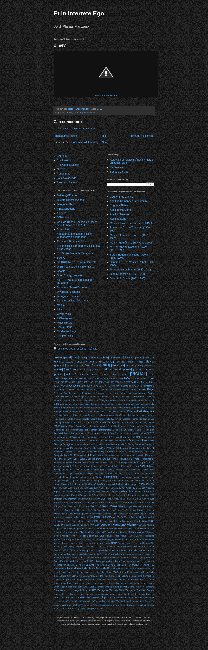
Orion (56, 554)
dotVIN (100, 448)
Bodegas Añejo (61, 411)
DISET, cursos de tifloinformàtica (75, 266)
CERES (110, 419)
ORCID (61, 169)
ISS (134, 499)
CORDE (150, 433)
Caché (101, 415)
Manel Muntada (101, 528)
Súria (85, 587)
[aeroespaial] (63, 357)
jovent (151, 510)
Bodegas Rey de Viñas (81, 411)
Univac (89, 597)
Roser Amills (148, 572)
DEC (101, 440)
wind (115, 605)
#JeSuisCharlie (95, 378)
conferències (105, 430)
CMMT (57, 426)
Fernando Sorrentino (106, 466)
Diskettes (105, 444)
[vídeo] (115, 374)
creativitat (81, 437)
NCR (141, 543)
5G (58, 386)
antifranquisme (140, 393)
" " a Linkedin (64, 160)
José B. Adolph (62, 510)
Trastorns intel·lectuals (135, 594)
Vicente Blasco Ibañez (105, 601)
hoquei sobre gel (128, 484)
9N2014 (64, 386)
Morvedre (123, 539)
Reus (137, 568)
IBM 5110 (88, 488)
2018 (122, 382)
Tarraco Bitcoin (137, 587)
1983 (96, 382)
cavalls (86, 419)
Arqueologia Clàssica (143, 396)
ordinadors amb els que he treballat (135, 550)
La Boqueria (78, 517)
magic (69, 528)
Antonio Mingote (77, 396)
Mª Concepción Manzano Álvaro (113, 524)
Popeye (124, 561)
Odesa (82, 550)
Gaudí (122, 477)
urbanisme (122, 597)
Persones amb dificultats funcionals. (102, 557)
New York (90, 546)
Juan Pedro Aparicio (78, 513)
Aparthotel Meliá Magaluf (98, 396)
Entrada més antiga (142, 135)
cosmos (65, 437)
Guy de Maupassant (113, 480)
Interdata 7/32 (147, 495)
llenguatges (78, 521)
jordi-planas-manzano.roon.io (139, 506)
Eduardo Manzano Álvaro (125, 451)
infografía (126, 491)
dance (56, 440)
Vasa (64, 601)
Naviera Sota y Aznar (128, 543)
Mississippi (149, 536)
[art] (76, 357)
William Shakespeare (102, 605)
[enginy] (131, 362)
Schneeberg (148, 576)
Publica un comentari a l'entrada (76, 128)
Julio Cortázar (132, 513)
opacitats (90, 550)
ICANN (129, 488)
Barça (119, 404)
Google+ (62, 271)
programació (148, 561)
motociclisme (135, 539)
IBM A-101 (99, 488)
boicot (103, 411)
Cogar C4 (80, 426)
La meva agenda (66, 178)
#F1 (152, 374)
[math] (69, 112)
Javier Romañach (141, 502)
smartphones (100, 583)
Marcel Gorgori (125, 528)
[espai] (140, 361)
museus (100, 543)
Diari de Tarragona (63, 444)
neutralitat (79, 546)
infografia (115, 491)
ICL (135, 488)
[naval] (117, 369)
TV (72, 597)
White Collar (86, 605)
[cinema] (93, 357)
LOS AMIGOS (146, 521)
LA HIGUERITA (92, 517)
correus (57, 437)
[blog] (84, 357)
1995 (112, 382)
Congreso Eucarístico (124, 430)
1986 (106, 382)
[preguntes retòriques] (143, 369)
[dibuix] (104, 357)
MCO (103, 532)
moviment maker (62, 543)
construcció (95, 433)
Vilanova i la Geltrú (141, 601)
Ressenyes (116, 167)
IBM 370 (58, 488)
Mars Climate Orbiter (84, 532)
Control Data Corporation (113, 433)
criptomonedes (93, 437)
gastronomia (111, 476)
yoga (152, 605)
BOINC (61, 257)
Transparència (101, 594)
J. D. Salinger (88, 502)
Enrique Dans (94, 459)
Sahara (62, 576)
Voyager (57, 605)
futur (67, 477)
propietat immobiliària (64, 565)
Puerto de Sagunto (84, 564)
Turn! (67, 597)
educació (142, 451)
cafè (106, 415)
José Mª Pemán (119, 510)
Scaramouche (135, 576)
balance (95, 404)
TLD (77, 594)
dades (133, 437)
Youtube (61, 213)
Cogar (72, 426)
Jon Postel (84, 506)
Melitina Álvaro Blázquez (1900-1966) (131, 223)
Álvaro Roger (146, 389)
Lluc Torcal (109, 521)
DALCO (139, 437)
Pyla (97, 565)
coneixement (91, 430)
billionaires (106, 407)
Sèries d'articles (119, 171)
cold (89, 426)
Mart (98, 532)
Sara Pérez (114, 576)
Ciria (86, 422)
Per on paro (63, 173)
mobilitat (58, 539)
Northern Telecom (113, 546)
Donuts (73, 448)
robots (96, 572)
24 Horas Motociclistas (142, 382)
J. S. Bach (101, 502)
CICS (72, 422)
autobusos (59, 404)
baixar (87, 404)
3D (55, 386)
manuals (113, 528)
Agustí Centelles (123, 386)
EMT (70, 458)
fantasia (65, 466)
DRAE (132, 448)
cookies (142, 433)
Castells (71, 419)
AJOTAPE (137, 386)
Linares (67, 521)
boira (109, 411)
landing (151, 517)
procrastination (135, 561)
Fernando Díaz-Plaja (86, 466)
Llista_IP (97, 520)
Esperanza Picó (107, 462)
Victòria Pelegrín (124, 601)
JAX (152, 502)
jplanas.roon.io (60, 513)
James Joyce (113, 502)
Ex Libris (150, 462)
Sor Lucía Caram (132, 583)
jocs (76, 506)
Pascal (147, 554)
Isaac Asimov (112, 499)
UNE (82, 597)
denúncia (108, 440)
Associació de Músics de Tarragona (91, 400)
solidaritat (118, 583)
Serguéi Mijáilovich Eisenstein (90, 579)
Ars (70, 400)
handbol (134, 480)
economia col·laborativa (75, 451)
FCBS (73, 466)
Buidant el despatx (140, 411)
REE (152, 565)
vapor (145, 597)
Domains (139, 444)
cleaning (143, 422)
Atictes (61, 309)
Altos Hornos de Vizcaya (97, 389)
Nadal (107, 543)
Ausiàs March (147, 400)
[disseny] (128, 357)
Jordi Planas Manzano (107, 506)
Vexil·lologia (88, 601)
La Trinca (132, 517)
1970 (133, 378)
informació (137, 491)
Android (122, 393)
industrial (106, 491)
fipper (151, 466)
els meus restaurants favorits (130, 455)
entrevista (134, 458)
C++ (95, 415)
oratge (99, 550)
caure (78, 419)
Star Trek (72, 587)
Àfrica (112, 386)
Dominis (58, 448)
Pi (139, 557)
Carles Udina (138, 415)
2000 (117, 382)
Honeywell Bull (113, 484)
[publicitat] (70, 374)
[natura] (107, 369)
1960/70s (113, 378)
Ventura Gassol (74, 601)
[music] (87, 369)
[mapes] (58, 369)
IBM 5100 (78, 488)
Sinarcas (150, 579)
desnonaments (121, 440)
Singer (57, 583)
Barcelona (128, 404)
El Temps (91, 455)
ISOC (129, 499)
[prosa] (57, 374)
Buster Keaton (80, 415)
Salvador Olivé (74, 576)
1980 (84, 382)
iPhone (92, 499)
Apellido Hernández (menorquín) (129, 201)
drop (56, 451)
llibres (88, 521)
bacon (81, 404)
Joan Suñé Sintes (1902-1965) (127, 278)
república (120, 568)
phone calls (126, 557)
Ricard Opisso (60, 572)
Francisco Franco (139, 470)
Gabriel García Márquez (91, 477)
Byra (89, 415)
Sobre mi (62, 156)
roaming (88, 572)
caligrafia (113, 415)
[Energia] (120, 361)
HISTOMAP (90, 484)
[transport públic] (88, 374)
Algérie (71, 389)
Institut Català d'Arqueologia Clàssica (82, 495)
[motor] (77, 369)
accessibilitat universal (81, 385)
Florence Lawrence (83, 470)
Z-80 (65, 608)
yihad (146, 605)
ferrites (133, 466)
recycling (145, 565)
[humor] (96, 365)
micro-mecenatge (82, 535)
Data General (78, 440)
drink (152, 448)
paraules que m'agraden (124, 554)
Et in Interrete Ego (79, 13)
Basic (136, 404)
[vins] (124, 374)
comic (103, 426)
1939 (105, 378)
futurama (74, 477)
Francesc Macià (122, 470)
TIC (62, 594)
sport (64, 586)
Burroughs (67, 415)
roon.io (117, 572)
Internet (72, 498)
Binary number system (105, 95)
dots (94, 448)
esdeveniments (70, 462)
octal (76, 550)
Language (58, 521)
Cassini (62, 419)
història (101, 484)
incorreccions (94, 491)
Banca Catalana (107, 404)
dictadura (78, 444)
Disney (131, 444)
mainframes (87, 528)
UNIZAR (97, 597)
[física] (149, 361)
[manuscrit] (149, 365)
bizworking (118, 407)
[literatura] (118, 365)
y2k (141, 605)
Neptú (147, 543)
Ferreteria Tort (123, 466)
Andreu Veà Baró (110, 393)
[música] (96, 369)
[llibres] (139, 365)
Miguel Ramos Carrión (131, 536)
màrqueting (67, 532)
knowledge (67, 517)
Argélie (129, 396)
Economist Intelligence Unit (100, 451)
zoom (70, 608)
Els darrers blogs (66, 331)
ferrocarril (143, 466)
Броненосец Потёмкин (91, 608)
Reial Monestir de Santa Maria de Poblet (90, 568)
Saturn (125, 576)
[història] (85, 365)
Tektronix (113, 590)
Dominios (149, 444)
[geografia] (60, 365)
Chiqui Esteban (122, 419)
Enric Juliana (80, 459)
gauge (129, 477)
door (80, 448)
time (67, 594)
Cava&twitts (64, 313)
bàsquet (144, 404)
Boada (151, 407)
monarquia (68, 539)
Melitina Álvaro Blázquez (141, 532)
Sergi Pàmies (68, 579)
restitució (129, 568)
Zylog (76, 608)
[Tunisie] (105, 374)
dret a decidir (142, 448)
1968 (120, 378)
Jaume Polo (126, 502)
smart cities (87, 583)
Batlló (151, 404)
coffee (64, 426)
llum (136, 521)
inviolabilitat (82, 499)
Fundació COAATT (104, 473)
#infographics (63, 378)
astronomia (124, 400)
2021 (128, 382)
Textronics (130, 590)
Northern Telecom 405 (134, 546)
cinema (79, 422)
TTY (61, 597)
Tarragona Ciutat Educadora (73, 300)
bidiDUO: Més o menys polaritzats (76, 262)
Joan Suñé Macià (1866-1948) (127, 274)
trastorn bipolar (116, 594)
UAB (77, 597)
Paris (140, 554)
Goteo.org (92, 480)
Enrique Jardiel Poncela (115, 458)
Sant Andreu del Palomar (95, 576)
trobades (150, 594)
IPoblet (101, 498)
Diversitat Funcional (68, 291)
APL (112, 396)
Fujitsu (91, 473)
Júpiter (143, 513)
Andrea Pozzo (95, 393)
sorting (144, 583)
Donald (66, 448)
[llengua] (130, 365)
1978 (78, 382)
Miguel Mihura (112, 536)
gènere (136, 477)
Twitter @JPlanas (67, 195)
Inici (104, 135)
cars (147, 415)
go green (77, 480)
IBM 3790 (67, 488)
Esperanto (93, 462)
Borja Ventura (119, 411)
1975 (62, 382)
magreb (77, 528)
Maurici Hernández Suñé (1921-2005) (131, 242)
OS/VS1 (100, 554)
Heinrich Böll (67, 484)
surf (80, 587)
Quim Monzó (114, 565)
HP (138, 484)
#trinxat (61, 305)
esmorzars (83, 462)
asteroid (113, 400)
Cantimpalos (125, 415)
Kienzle (57, 517)
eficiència (64, 455)
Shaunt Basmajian (136, 579)
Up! (104, 597)
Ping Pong (145, 557)
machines (141, 525)
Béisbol (71, 407)
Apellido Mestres (119, 214)
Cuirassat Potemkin (110, 437)
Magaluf (150, 525)
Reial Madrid (60, 568)
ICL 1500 (142, 488)
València (138, 597)
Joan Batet (67, 506)
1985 (101, 382)
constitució (83, 433)
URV (130, 597)
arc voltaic (120, 396)
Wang (65, 605)
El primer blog (65, 336)
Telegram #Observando (70, 200)
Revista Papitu (147, 568)
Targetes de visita (119, 586)
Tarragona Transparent (70, 296)
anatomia (83, 393)
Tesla (121, 590)
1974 (56, 382)
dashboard (65, 440)
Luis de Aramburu (80, 525)
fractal (103, 470)
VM (152, 601)
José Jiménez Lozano (99, 510)
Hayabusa (143, 480)
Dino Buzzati (95, 444)
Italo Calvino (143, 499)
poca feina (107, 561)
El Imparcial (80, 455)
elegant (112, 455)
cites (92, 422)
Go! (84, 480)
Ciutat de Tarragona (107, 422)
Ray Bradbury (133, 565)
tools (92, 594)
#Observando (64, 217)
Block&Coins (130, 407)
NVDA (70, 550)
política (116, 561)
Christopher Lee (61, 422)
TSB (56, 597)
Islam (122, 499)
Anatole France (71, 393)
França (110, 470)
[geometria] (72, 365)
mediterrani (121, 532)
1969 (127, 378)
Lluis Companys (124, 521)
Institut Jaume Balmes (112, 495)
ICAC (122, 488)
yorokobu (58, 608)
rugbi (56, 576)
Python (103, 565)
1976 (67, 382)
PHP (134, 557)
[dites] (138, 357)
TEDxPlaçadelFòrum (78, 590)
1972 (145, 378)
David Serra (92, 440)
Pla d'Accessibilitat (69, 561)
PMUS (90, 561)
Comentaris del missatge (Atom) (89, 142)
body (96, 411)
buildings (58, 415)
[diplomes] (115, 357)
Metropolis (67, 536)
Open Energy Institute (69, 275)
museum (90, 543)
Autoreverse (71, 404)
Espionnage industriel (126, 462)
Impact (70, 491)
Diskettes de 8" (119, 444)
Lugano (67, 525)
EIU (71, 455)
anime (130, 393)
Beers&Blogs (64, 327)
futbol (61, 477)
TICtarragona (64, 318)
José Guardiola (78, 510)
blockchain (142, 407)
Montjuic (90, 539)
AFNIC (105, 386)
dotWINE (117, 448)
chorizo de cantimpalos (142, 419)
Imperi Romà (81, 491)
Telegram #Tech (66, 204)
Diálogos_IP (136, 440)
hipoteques (79, 484)
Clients (151, 422)
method (57, 536)
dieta (85, 444)
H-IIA (126, 480)
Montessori (80, 539)
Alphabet (80, 389)
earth (60, 451)
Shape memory (119, 579)
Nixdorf (100, 546)
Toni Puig (84, 594)
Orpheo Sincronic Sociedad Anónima (77, 554)
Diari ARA (149, 440)
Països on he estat (67, 182)
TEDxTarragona (66, 208)
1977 (72, 382)
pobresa (97, 561)
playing (83, 561)
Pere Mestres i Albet (74, 557)
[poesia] (127, 369)
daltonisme (149, 437)
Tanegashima (103, 587)
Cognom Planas (119, 205)
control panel (132, 433)
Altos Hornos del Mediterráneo (123, 389)
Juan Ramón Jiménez (100, 513)
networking (69, 546)
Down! (125, 448)
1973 (151, 378)
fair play (57, 466)
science (57, 579)
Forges (96, 470)
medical (111, 532)
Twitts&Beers (64, 322)
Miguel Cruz (98, 536)
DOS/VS (87, 448)
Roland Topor (106, 572)
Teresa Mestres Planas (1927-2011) (130, 269)
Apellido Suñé (118, 218)
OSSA (107, 554)
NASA (114, 543)
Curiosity (124, 437)
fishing (57, 470)
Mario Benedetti (141, 528)
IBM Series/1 (112, 488)
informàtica (90, 112)
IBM (143, 484)
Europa (141, 462)
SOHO (110, 583)
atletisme (135, 400)
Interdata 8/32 (60, 499)
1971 (139, 378)
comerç (95, 426)
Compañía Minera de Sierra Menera (125, 426)
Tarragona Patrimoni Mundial (73, 241)
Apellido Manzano (120, 209)
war (70, 605)
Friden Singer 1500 (69, 473)
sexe (108, 579)
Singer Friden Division (70, 583)
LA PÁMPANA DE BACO (114, 517)
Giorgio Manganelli (63, 480)
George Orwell (147, 477)
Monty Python (111, 539)
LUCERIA (58, 525)
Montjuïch (100, 539)
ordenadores (109, 550)
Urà (114, 597)
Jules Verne (118, 513)
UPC (109, 597)
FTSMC (83, 473)
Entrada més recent (65, 135)
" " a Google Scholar (68, 164)
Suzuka (92, 587)
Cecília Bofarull (98, 419)
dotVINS (108, 448)
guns (100, 480)
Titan (72, 594)
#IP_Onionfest (80, 378)
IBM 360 (150, 484)
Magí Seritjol (60, 528)
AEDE (98, 386)
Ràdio (123, 565)
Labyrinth (142, 517)
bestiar (87, 407)
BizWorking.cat (65, 229)
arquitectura (60, 400)
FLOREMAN (66, 470)
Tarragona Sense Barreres (72, 287)
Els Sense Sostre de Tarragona (75, 253)
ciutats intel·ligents (129, 422)
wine (120, 605)
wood (125, 605)
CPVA (73, 437)
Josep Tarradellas (138, 510)
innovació (58, 495)
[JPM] (106, 365)
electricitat (103, 455)
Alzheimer (58, 393)
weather (76, 605)
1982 (90, 382)
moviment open (78, 543)
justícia (151, 513)
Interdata (136, 495)
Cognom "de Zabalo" (122, 196)
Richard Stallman (76, 572)
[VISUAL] (78, 112)
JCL (55, 506)
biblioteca (95, 407)
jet (59, 506)
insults (127, 495)
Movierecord (148, 539)
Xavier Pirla (133, 605)
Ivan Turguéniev (73, 502)
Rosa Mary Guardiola (132, 572)
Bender (79, 407)
